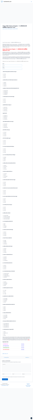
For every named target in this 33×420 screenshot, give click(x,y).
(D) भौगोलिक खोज (5, 94)
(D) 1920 (4, 185)
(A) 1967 (4, 140)
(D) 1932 (4, 77)
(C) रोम (4, 334)
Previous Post (6, 357)
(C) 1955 (4, 201)
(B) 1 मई (4, 291)
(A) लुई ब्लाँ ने (4, 165)
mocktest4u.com (7, 1)
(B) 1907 (4, 191)
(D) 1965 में (4, 235)
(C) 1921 (4, 101)
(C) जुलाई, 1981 (5, 109)
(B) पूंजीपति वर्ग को (5, 116)
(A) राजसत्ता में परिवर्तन (5, 215)
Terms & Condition (28, 385)
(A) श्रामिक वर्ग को (5, 115)
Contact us (28, 383)
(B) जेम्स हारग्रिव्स (5, 299)
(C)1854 (4, 309)
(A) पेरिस (4, 331)
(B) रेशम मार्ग (4, 83)
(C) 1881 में (4, 267)
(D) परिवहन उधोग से (5, 127)
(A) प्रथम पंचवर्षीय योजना (6, 323)
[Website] (26, 374)
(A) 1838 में (4, 132)
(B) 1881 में (4, 133)
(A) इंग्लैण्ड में (4, 248)
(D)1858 (4, 310)
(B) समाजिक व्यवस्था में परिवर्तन (6, 216)
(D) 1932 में (4, 135)
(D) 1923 (4, 102)
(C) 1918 (4, 76)
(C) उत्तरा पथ (4, 84)
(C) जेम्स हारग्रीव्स (5, 176)
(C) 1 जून (4, 292)
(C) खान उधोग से (5, 126)
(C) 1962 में (4, 234)
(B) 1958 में (4, 233)
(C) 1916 (4, 209)
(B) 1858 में (4, 266)
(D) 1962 (4, 202)
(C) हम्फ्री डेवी (5, 284)
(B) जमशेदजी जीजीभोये (5, 274)
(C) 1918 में (4, 134)
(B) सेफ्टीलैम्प (4, 241)
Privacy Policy (28, 386)
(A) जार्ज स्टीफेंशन (5, 298)
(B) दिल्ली (4, 158)
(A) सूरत (4, 223)
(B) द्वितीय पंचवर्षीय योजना (6, 324)
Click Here (22, 347)
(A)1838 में (4, 265)
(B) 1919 (4, 100)
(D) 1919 (4, 210)
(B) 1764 (4, 141)
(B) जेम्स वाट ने (5, 258)
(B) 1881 (4, 75)
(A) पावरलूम (4, 240)
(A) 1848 (4, 182)
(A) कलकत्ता (4, 157)
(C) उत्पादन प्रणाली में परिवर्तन (6, 217)
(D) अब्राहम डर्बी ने (5, 260)
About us (28, 384)
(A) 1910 (4, 198)
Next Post (27, 357)
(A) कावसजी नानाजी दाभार (6, 273)
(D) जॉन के (4, 285)
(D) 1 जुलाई (4, 293)
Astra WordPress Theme (5, 385)
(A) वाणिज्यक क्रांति (5, 90)
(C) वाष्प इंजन (4, 242)
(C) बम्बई (4, 159)
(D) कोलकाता (4, 227)
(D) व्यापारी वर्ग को (5, 119)
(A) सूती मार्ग (4, 82)
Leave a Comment (5, 28)
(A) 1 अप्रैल (4, 290)
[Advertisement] (16, 13)
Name (3, 63)
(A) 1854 (4, 190)
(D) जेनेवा (4, 335)
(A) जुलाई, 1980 (5, 107)
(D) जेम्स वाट (4, 177)
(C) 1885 (4, 184)
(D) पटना (4, 160)
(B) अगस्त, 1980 (5, 108)
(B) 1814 (4, 208)
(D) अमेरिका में (4, 252)
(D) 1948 (4, 152)
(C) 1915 (4, 192)
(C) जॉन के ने (4, 259)
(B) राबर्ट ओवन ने (5, 166)
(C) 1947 (4, 151)
